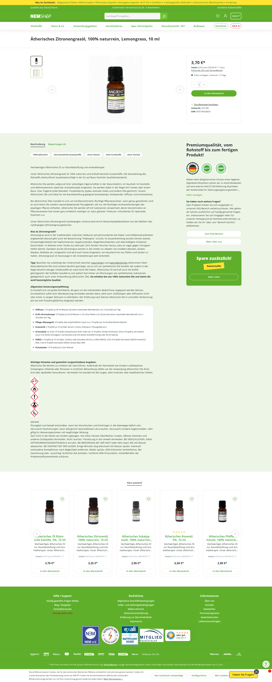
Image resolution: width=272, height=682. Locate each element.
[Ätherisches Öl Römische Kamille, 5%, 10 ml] (49, 511)
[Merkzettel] (218, 16)
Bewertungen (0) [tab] (57, 144)
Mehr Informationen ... (113, 679)
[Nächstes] (180, 90)
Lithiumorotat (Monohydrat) (208, 2)
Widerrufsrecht (136, 609)
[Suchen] (163, 16)
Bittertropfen (86, 2)
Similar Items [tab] (134, 483)
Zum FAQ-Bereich (214, 233)
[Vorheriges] (52, 90)
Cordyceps (231, 2)
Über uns (209, 600)
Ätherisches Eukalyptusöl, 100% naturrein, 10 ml (136, 538)
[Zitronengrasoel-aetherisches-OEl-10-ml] (116, 90)
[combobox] (132, 16)
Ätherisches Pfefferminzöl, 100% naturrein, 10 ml (222, 538)
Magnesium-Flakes (67, 2)
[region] (108, 90)
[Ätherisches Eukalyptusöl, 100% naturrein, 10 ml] (136, 511)
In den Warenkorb (214, 93)
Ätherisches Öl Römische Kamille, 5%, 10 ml (50, 538)
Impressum (136, 621)
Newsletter (209, 609)
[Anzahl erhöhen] (204, 85)
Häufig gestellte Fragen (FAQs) (62, 600)
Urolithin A (157, 2)
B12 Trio (145, 2)
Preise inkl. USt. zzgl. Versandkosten (207, 70)
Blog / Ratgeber (62, 604)
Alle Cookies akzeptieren (228, 675)
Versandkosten (110, 664)
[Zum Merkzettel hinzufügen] (62, 499)
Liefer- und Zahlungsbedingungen (136, 604)
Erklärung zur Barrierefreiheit (136, 617)
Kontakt (209, 604)
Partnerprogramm (209, 613)
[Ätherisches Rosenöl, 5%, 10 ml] (179, 511)
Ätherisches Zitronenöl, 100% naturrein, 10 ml (93, 538)
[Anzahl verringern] (194, 85)
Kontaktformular (63, 609)
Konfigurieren (199, 675)
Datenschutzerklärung (136, 613)
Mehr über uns (214, 241)
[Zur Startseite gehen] (44, 16)
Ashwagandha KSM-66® (178, 2)
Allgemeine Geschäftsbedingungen (136, 600)
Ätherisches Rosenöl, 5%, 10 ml (179, 538)
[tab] (38, 145)
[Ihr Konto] (225, 17)
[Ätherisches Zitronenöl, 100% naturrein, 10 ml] (92, 511)
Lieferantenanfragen (209, 621)
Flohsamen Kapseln (106, 2)
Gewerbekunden (209, 617)
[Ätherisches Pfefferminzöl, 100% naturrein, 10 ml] (222, 511)
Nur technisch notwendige (169, 675)
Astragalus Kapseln (128, 2)
